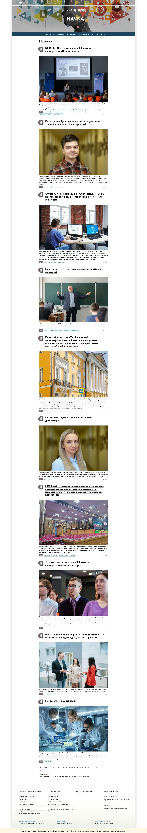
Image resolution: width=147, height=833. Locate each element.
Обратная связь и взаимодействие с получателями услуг (60, 810)
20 (91, 767)
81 (96, 767)
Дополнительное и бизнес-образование (58, 804)
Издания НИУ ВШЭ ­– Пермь (111, 791)
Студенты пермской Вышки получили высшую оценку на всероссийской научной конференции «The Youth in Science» (74, 196)
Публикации (94, 34)
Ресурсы (107, 789)
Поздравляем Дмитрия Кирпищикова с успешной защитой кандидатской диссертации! (72, 123)
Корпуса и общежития (24, 809)
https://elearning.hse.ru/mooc (102, 821)
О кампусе (23, 789)
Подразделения (23, 801)
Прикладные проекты (81, 794)
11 (66, 767)
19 (88, 767)
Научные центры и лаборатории (84, 791)
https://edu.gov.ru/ (62, 821)
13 (72, 767)
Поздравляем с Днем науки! (60, 700)
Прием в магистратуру (53, 799)
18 (86, 767)
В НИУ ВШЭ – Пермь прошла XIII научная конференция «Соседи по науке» (68, 49)
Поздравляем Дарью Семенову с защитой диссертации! (68, 419)
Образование (38, 3)
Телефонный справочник (25, 806)
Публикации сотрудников (110, 796)
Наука (47, 3)
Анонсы (102, 34)
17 (83, 767)
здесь (99, 830)
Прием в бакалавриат (53, 796)
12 (69, 767)
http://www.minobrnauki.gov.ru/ (27, 821)
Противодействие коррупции (26, 796)
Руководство (22, 799)
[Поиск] (130, 2)
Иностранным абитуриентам (55, 801)
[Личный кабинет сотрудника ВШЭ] (127, 2)
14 (75, 767)
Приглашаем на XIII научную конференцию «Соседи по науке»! (73, 270)
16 (80, 767)
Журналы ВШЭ (108, 794)
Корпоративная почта (110, 803)
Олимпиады (50, 794)
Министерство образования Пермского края (115, 808)
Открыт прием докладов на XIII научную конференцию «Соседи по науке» (67, 563)
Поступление (27, 3)
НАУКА (75, 18)
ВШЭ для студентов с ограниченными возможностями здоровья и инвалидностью (30, 812)
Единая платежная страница (26, 815)
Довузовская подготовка (54, 791)
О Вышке (54, 3)
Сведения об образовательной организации (30, 791)
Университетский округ (54, 806)
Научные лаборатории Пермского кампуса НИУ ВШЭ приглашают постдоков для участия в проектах (74, 636)
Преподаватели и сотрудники (26, 804)
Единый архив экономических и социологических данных (116, 799)
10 (64, 767)
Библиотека (107, 805)
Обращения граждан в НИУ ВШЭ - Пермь (29, 794)
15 (77, 767)
